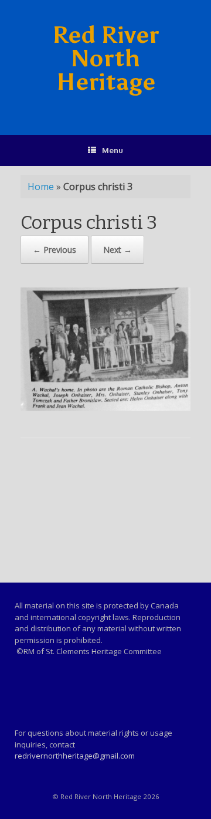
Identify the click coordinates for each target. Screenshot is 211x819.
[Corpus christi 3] (105, 407)
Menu (112, 150)
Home (41, 186)
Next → (117, 249)
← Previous (54, 249)
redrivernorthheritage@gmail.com (75, 755)
